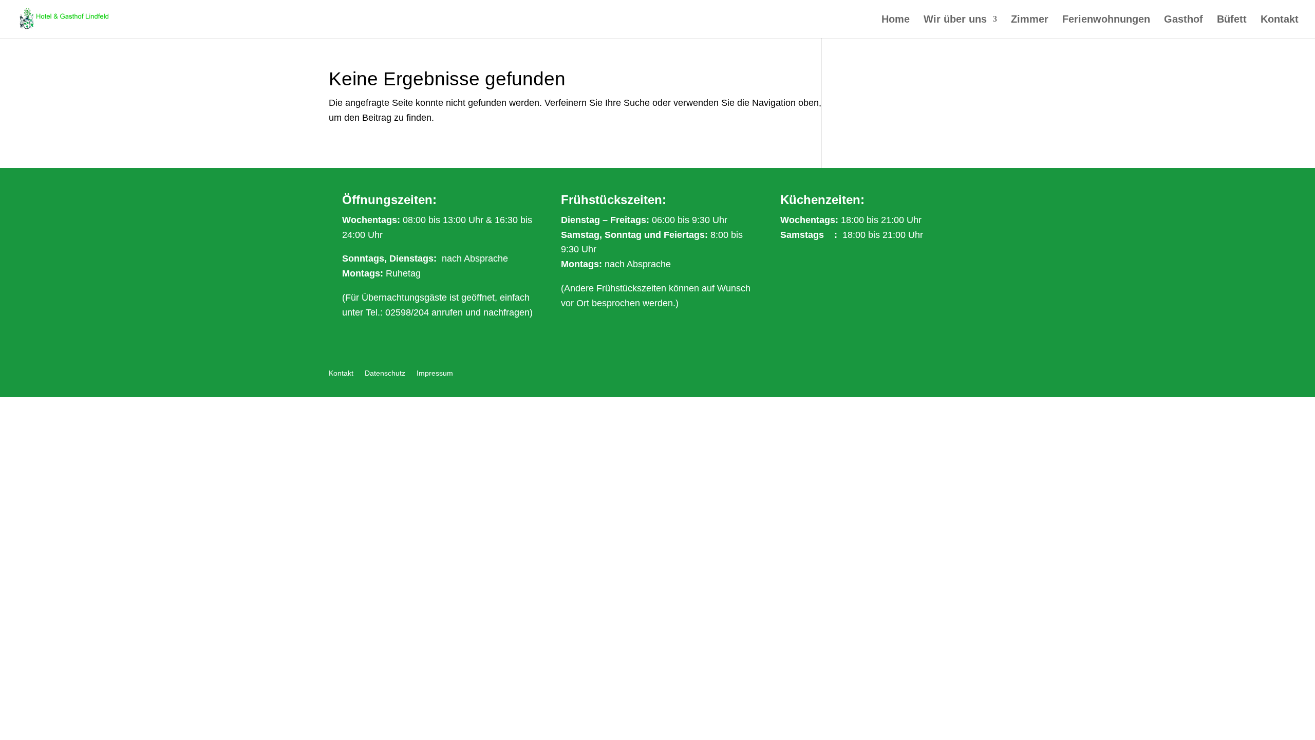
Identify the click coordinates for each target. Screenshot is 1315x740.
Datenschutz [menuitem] (385, 373)
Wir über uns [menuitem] (955, 20)
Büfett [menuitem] (1232, 20)
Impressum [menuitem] (435, 373)
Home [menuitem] (895, 20)
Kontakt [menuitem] (1280, 20)
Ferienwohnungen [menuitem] (1106, 20)
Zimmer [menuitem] (1029, 20)
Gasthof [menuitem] (1183, 20)
